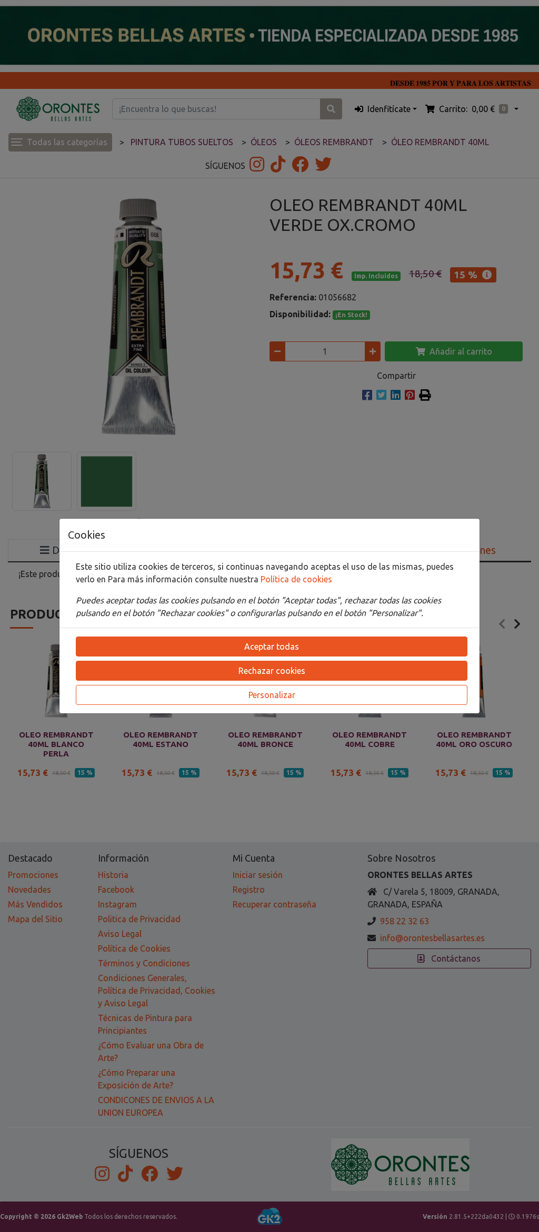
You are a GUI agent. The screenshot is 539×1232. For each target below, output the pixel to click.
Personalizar (271, 695)
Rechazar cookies (271, 670)
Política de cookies (296, 579)
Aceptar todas (271, 646)
